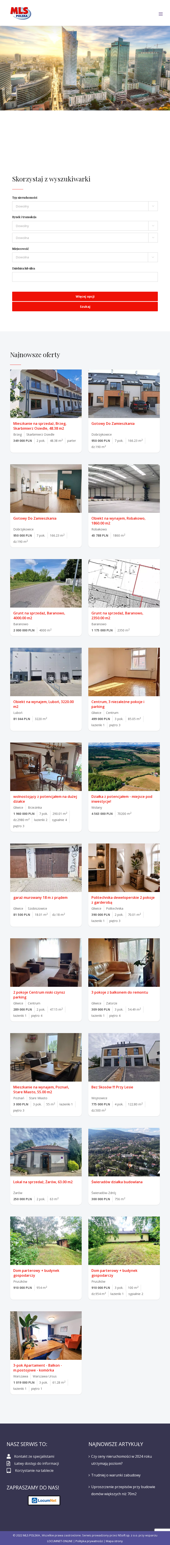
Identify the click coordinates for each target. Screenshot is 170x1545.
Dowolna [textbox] (22, 257)
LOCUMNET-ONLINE (60, 1541)
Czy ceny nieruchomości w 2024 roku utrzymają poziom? (121, 1460)
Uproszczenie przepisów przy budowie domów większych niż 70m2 (123, 1490)
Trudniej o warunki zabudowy (116, 1475)
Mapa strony (114, 1541)
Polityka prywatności (89, 1541)
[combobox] (85, 257)
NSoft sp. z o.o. (128, 1535)
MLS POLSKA (31, 1535)
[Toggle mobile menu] (161, 14)
